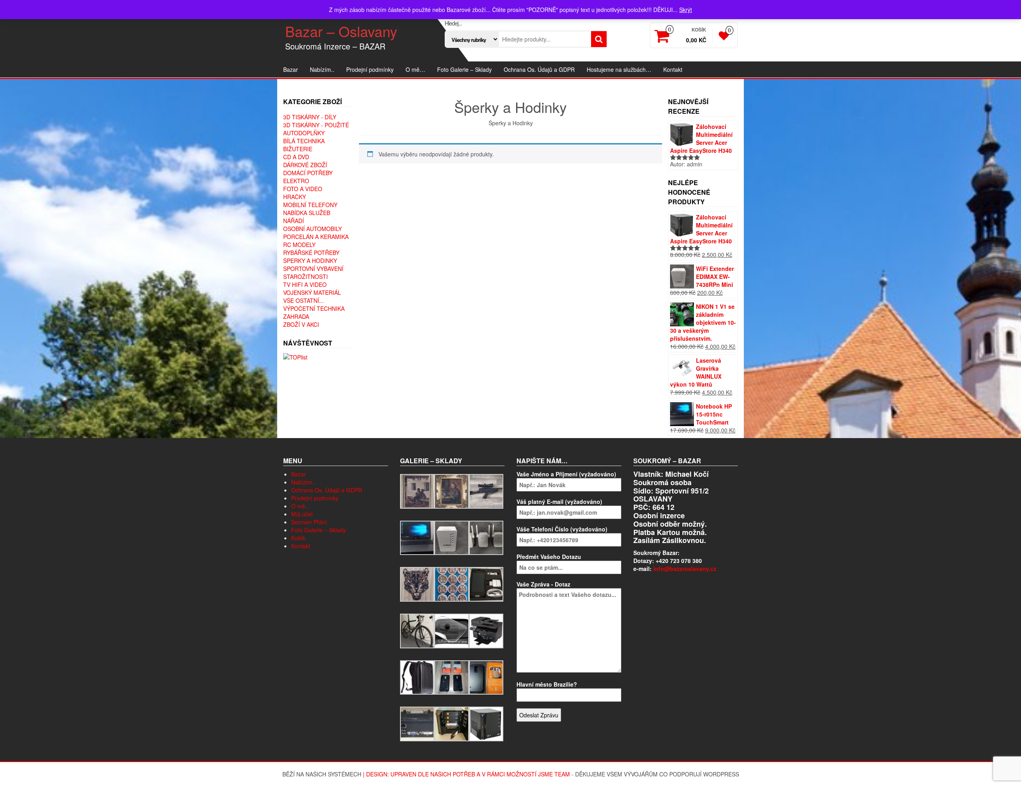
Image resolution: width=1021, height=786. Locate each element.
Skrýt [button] (685, 10)
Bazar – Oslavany (341, 31)
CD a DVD (296, 157)
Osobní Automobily (312, 229)
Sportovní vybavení (313, 269)
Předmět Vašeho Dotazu (548, 557)
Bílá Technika (304, 141)
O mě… (415, 69)
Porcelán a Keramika (316, 237)
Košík (298, 538)
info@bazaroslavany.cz (684, 569)
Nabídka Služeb (306, 213)
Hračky (294, 197)
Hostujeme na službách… (619, 69)
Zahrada (296, 316)
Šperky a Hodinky (310, 261)
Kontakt (672, 69)
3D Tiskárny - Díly (309, 117)
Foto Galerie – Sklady (464, 69)
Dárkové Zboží (305, 165)
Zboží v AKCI (301, 324)
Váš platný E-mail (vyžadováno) (559, 502)
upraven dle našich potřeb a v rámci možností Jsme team (480, 774)
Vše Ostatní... (303, 300)
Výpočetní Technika (314, 308)
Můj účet (302, 514)
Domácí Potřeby (308, 173)
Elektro (296, 181)
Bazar (290, 69)
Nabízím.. (322, 69)
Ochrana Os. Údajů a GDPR (539, 69)
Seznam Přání (309, 522)
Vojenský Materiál (312, 292)
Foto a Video (302, 189)
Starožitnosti (305, 276)
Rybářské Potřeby (311, 253)
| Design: (376, 774)
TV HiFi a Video (305, 284)
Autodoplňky (304, 133)
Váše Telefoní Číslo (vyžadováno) (561, 529)
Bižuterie (297, 149)
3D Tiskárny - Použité (316, 125)
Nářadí (293, 221)
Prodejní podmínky (370, 69)
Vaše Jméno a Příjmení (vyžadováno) (566, 474)
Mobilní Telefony (310, 205)
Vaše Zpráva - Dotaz (543, 584)
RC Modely (299, 245)
